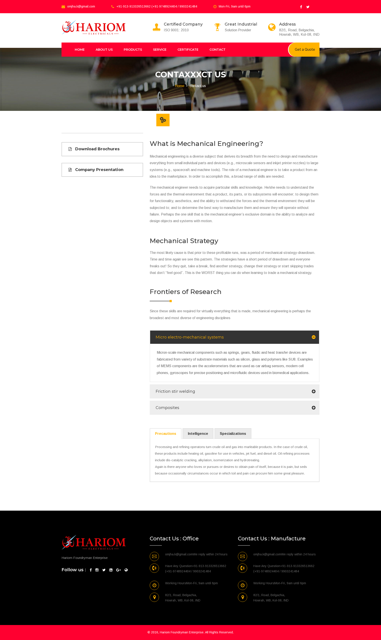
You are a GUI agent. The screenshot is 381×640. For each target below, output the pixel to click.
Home (179, 86)
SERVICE (159, 50)
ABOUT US (104, 50)
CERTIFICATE (187, 50)
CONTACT (217, 50)
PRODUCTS (133, 50)
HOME (80, 50)
